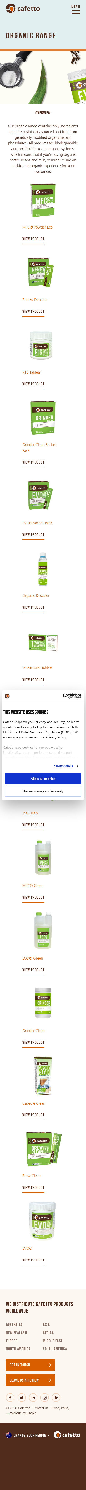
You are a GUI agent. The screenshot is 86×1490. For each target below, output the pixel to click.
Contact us (40, 1408)
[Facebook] (10, 1397)
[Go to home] (23, 8)
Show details (63, 766)
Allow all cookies (43, 778)
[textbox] (28, 1436)
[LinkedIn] (33, 1397)
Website (16, 1413)
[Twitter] (22, 1397)
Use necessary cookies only (43, 791)
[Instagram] (44, 1397)
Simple (31, 1413)
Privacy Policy (60, 1408)
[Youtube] (56, 1397)
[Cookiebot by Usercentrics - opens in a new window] (63, 696)
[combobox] (28, 1436)
